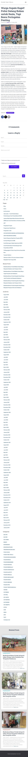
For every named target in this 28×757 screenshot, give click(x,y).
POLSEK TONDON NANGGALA (10, 587)
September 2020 (7, 472)
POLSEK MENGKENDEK (8, 562)
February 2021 (7, 460)
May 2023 (6, 392)
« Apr (4, 199)
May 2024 (6, 362)
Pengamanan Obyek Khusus (9, 228)
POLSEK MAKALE (7, 559)
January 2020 (6, 492)
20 (7, 195)
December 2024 (7, 344)
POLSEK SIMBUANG (8, 582)
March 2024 (6, 367)
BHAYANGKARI (7, 544)
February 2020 (7, 490)
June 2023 (6, 389)
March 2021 (6, 457)
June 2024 (6, 359)
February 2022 (7, 429)
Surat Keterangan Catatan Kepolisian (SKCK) (13, 243)
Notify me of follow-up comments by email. (11, 160)
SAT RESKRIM (6, 602)
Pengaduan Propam (8, 225)
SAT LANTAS (6, 597)
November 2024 (7, 347)
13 (7, 192)
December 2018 (7, 525)
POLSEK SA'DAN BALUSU (9, 569)
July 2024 (6, 357)
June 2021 (6, 450)
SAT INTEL (6, 594)
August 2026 (6, 294)
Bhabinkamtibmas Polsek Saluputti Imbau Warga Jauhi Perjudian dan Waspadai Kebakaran (13, 657)
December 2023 (7, 374)
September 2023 (7, 382)
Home (5, 208)
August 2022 (6, 414)
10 (20, 190)
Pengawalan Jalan (7, 230)
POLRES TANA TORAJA (8, 554)
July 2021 (6, 447)
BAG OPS (5, 534)
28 (10, 197)
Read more (22, 668)
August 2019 (6, 505)
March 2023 (6, 397)
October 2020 (6, 470)
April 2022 (6, 424)
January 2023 (6, 402)
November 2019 (7, 497)
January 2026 (6, 312)
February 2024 (7, 369)
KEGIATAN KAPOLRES (8, 547)
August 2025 (6, 324)
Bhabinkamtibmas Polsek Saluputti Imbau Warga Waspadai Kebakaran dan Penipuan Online (13, 694)
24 (20, 195)
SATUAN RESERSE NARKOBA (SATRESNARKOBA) (14, 233)
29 (14, 197)
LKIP (4, 223)
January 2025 (6, 342)
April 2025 (6, 334)
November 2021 (7, 437)
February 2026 (7, 309)
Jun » (7, 199)
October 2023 (6, 379)
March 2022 (6, 427)
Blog (5, 206)
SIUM (5, 609)
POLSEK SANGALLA (8, 574)
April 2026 (6, 304)
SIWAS (5, 612)
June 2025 (6, 329)
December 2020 (7, 465)
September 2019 (7, 502)
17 (20, 192)
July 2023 (6, 387)
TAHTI (5, 617)
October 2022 (6, 409)
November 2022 (7, 407)
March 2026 (6, 307)
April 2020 (6, 485)
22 (14, 195)
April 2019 (6, 515)
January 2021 (6, 462)
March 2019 (6, 517)
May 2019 (6, 512)
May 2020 (6, 482)
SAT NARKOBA (7, 599)
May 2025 (6, 332)
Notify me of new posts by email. (8, 163)
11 (23, 190)
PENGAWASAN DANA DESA (9, 549)
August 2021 (6, 444)
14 (10, 192)
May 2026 (6, 302)
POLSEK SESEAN (7, 579)
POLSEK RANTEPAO (8, 564)
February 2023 (7, 399)
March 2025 (6, 337)
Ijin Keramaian (7, 211)
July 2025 (6, 327)
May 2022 (6, 422)
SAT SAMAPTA (7, 604)
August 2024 (6, 354)
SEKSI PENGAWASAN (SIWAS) (10, 235)
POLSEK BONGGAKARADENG (10, 557)
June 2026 (6, 299)
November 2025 (7, 317)
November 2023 (7, 377)
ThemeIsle (18, 753)
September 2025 (7, 322)
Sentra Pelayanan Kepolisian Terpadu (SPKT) (13, 238)
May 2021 (6, 452)
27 (7, 197)
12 (4, 192)
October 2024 (6, 349)
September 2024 (7, 352)
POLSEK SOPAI (7, 584)
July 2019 (6, 507)
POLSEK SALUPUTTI (10, 112)
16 (17, 192)
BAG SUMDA (6, 539)
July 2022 (6, 417)
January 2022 (6, 432)
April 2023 (6, 394)
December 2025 (7, 314)
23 (17, 195)
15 (14, 192)
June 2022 (6, 419)
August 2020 (6, 475)
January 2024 (6, 372)
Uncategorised (7, 619)
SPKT (5, 614)
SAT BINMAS (6, 592)
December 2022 (7, 404)
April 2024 (6, 364)
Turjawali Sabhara (7, 255)
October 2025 (6, 319)
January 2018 (6, 527)
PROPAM (5, 589)
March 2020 (6, 487)
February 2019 (7, 520)
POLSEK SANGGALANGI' (9, 577)
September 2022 (7, 412)
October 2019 (6, 500)
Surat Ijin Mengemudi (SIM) (9, 240)
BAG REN (5, 537)
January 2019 (6, 522)
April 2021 (6, 455)
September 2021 (7, 442)
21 (10, 195)
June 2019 (6, 510)
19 (4, 195)
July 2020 (6, 477)
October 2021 (6, 439)
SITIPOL (5, 607)
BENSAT (5, 542)
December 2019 (7, 495)
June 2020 (6, 480)
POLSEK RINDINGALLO (8, 567)
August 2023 (6, 384)
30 (17, 197)
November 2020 (7, 467)
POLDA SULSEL (7, 552)
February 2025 (7, 339)
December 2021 (7, 434)
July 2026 (6, 297)
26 (4, 197)
